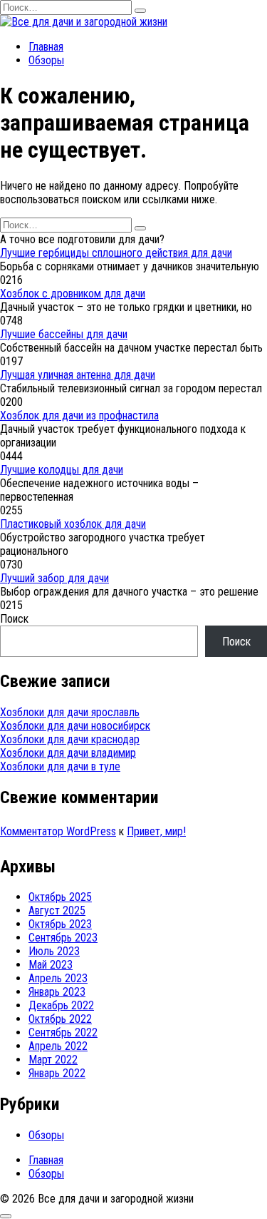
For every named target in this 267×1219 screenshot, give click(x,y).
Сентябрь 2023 (63, 937)
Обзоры (46, 60)
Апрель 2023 (58, 978)
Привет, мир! (156, 831)
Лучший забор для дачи (54, 578)
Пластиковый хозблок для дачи (73, 524)
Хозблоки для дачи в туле (60, 766)
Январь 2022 (56, 1073)
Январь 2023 (56, 992)
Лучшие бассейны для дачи (63, 334)
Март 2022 (53, 1059)
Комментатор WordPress (58, 831)
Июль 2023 (54, 951)
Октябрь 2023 (60, 924)
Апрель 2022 (58, 1046)
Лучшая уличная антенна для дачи (77, 375)
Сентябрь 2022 (63, 1032)
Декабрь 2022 (61, 1005)
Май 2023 (50, 964)
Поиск (14, 619)
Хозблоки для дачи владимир (68, 753)
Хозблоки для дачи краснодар (70, 739)
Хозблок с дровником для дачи (72, 293)
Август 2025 (56, 910)
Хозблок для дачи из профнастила (79, 415)
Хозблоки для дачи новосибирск (75, 726)
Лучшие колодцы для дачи (61, 469)
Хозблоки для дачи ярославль (70, 712)
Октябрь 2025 (60, 897)
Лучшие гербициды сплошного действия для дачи (116, 253)
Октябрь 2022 (60, 1019)
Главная (45, 46)
